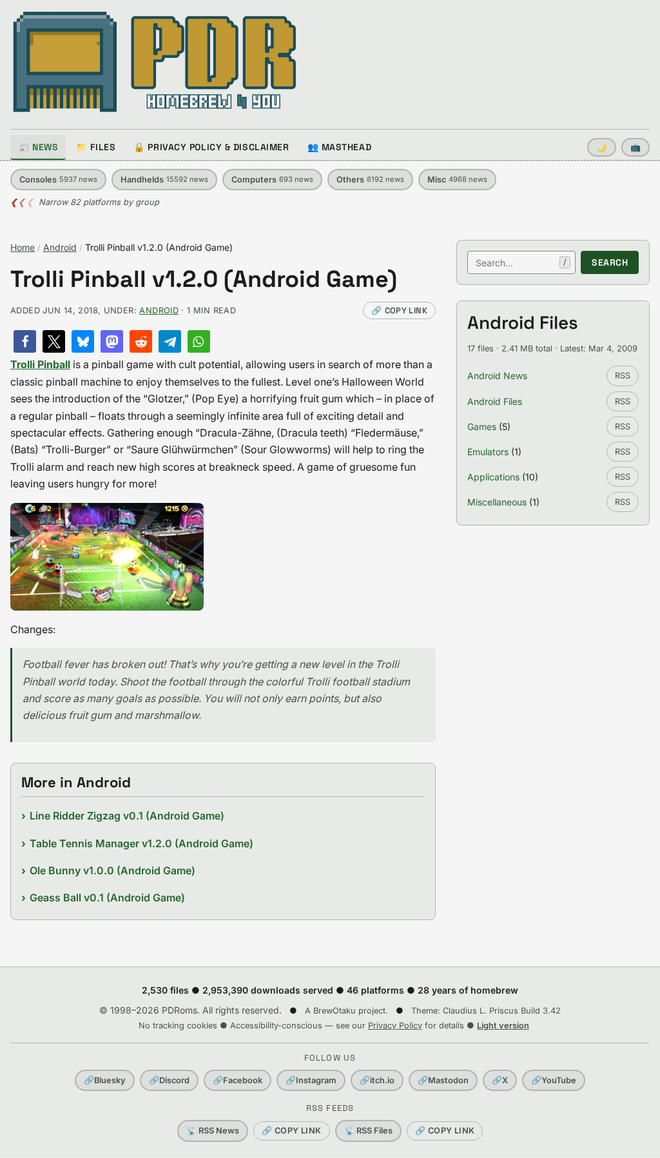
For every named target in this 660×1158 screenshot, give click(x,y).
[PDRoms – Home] (155, 61)
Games (481, 426)
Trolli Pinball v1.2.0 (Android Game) (203, 279)
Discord (169, 1080)
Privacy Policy (395, 1025)
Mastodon (443, 1080)
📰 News (38, 147)
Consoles (58, 179)
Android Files (494, 401)
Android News (497, 375)
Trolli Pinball (40, 364)
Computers (272, 179)
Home (22, 247)
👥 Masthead (339, 147)
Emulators (488, 451)
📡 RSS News (212, 1130)
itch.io (377, 1080)
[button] (25, 341)
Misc (457, 179)
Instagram (311, 1080)
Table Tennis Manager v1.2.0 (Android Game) (141, 843)
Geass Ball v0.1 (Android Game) (107, 897)
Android (60, 247)
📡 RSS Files (368, 1130)
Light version (503, 1025)
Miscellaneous (497, 501)
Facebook (237, 1080)
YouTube (553, 1080)
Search (610, 262)
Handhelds (164, 179)
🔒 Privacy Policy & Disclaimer (211, 147)
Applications (493, 476)
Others (370, 179)
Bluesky (105, 1080)
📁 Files (95, 147)
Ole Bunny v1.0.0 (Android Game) (112, 870)
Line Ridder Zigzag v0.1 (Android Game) (127, 815)
